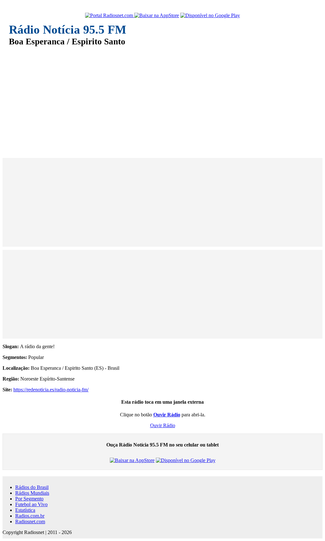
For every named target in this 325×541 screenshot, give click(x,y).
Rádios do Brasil (32, 487)
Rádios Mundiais (32, 493)
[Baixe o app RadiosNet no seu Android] (210, 15)
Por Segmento (29, 498)
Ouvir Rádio (162, 425)
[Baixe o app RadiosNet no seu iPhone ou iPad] (156, 15)
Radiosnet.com (30, 521)
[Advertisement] (162, 97)
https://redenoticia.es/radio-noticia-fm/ (51, 389)
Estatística (25, 510)
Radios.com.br (29, 515)
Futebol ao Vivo (31, 504)
